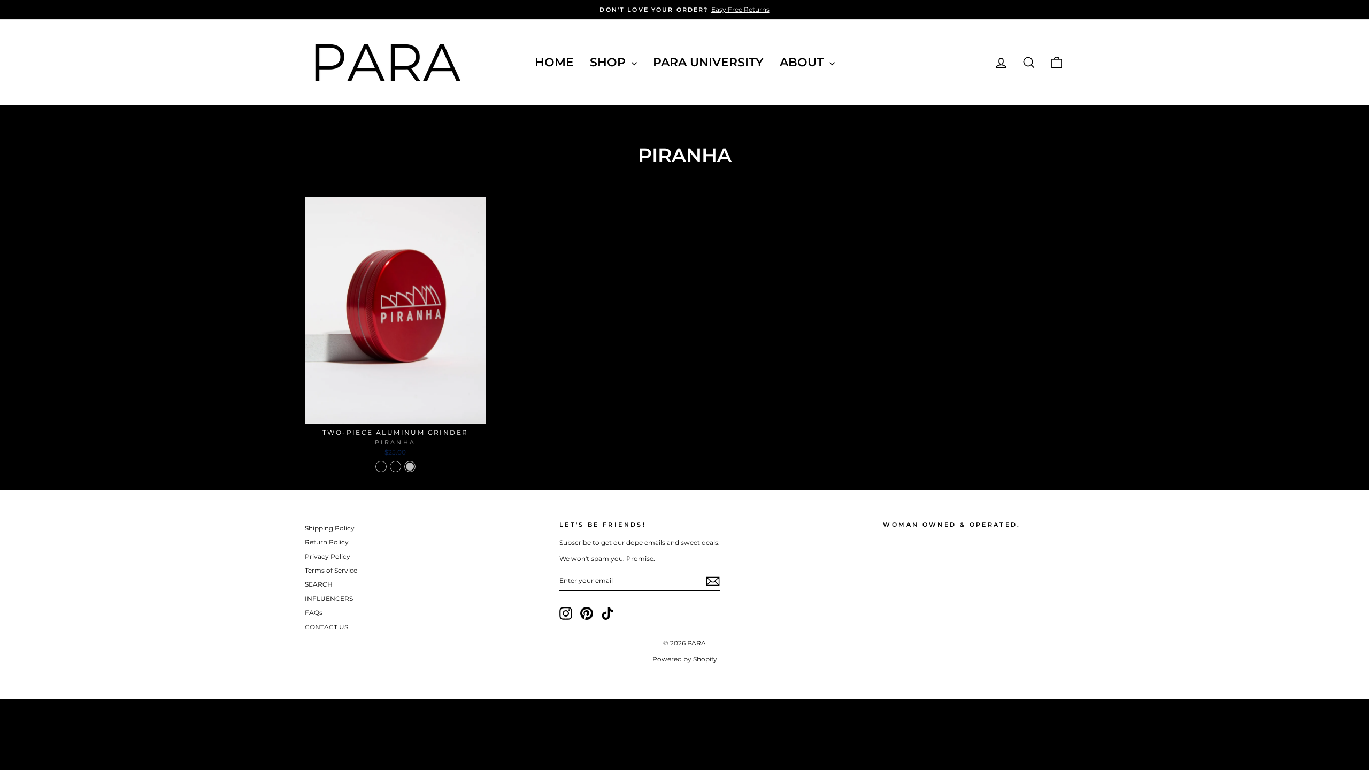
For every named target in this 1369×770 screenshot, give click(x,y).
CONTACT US (326, 627)
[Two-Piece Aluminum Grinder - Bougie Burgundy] (381, 466)
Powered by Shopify (684, 659)
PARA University (708, 62)
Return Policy (327, 542)
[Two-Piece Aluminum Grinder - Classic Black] (395, 466)
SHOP (609, 62)
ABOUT (803, 62)
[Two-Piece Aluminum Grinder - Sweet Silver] (410, 466)
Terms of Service (331, 570)
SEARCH (319, 584)
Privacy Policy (327, 556)
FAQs (313, 613)
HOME (554, 62)
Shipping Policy (330, 528)
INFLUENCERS (329, 599)
